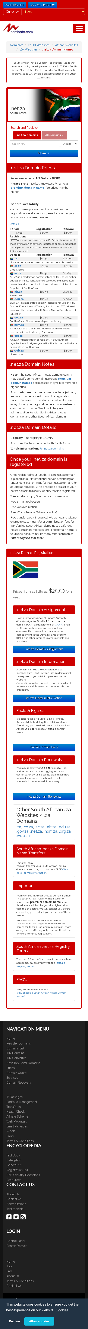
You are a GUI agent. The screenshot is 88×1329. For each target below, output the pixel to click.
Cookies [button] (62, 1310)
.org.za (18, 335)
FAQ (9, 1271)
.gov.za (18, 317)
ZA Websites (29, 49)
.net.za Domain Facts (44, 747)
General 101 (14, 1165)
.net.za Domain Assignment (44, 649)
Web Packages (16, 1121)
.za (15, 258)
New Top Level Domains (23, 1063)
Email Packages (17, 1126)
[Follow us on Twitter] (16, 1216)
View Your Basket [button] (41, 5)
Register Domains (18, 1043)
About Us (12, 1194)
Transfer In (13, 1107)
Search (45, 153)
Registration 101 (17, 1170)
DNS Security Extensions (23, 1175)
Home (10, 1038)
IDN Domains (15, 1053)
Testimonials (14, 1209)
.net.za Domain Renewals (44, 796)
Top (9, 1266)
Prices (10, 1068)
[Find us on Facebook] (9, 1216)
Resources (13, 1180)
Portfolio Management (21, 1102)
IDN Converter (16, 1058)
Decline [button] (14, 1321)
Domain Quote (16, 1073)
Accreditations (16, 1204)
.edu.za (18, 299)
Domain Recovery (18, 1082)
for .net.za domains (52, 448)
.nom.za (18, 324)
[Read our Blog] (24, 1216)
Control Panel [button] (13, 5)
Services (12, 1077)
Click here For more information (42, 871)
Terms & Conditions (20, 1141)
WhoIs (10, 1131)
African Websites (66, 45)
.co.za (17, 266)
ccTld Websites (39, 45)
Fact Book (13, 1155)
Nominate (16, 45)
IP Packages (14, 1097)
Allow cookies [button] (39, 1321)
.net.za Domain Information (44, 698)
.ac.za (17, 273)
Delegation (13, 1160)
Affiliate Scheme (17, 1116)
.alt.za (17, 291)
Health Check (15, 1111)
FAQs (10, 1136)
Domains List (15, 1048)
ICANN (58, 624)
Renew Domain (16, 1246)
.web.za (18, 350)
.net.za (14, 223)
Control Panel (15, 1241)
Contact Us (14, 1199)
